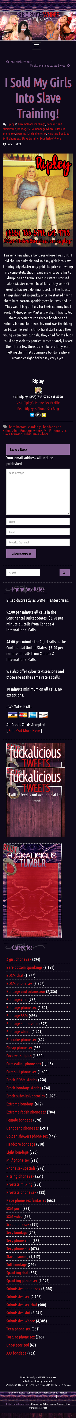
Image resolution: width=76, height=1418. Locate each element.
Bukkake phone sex (21, 1039)
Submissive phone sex (23, 1288)
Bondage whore (44, 129)
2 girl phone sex (18, 959)
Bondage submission (22, 1023)
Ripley (10, 124)
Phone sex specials (20, 1168)
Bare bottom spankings (31, 124)
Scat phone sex (17, 1224)
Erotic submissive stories (25, 1095)
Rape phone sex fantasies (26, 1200)
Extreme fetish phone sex (31, 133)
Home (17, 1396)
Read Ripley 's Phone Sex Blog (38, 408)
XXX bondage (16, 1352)
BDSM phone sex (19, 983)
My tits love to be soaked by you (47, 65)
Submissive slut (18, 1312)
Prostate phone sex (21, 1192)
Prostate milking (19, 1184)
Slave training (30, 138)
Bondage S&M (25, 129)
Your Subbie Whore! (22, 61)
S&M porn (14, 1208)
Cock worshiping (19, 1055)
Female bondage (19, 1119)
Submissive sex (18, 1296)
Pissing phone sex (20, 1176)
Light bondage (17, 1152)
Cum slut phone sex (21, 1071)
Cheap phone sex (19, 1047)
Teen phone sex (18, 1328)
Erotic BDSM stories (21, 1079)
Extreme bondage (20, 1103)
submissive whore (36, 434)
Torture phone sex (20, 1336)
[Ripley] (38, 389)
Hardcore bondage (58, 133)
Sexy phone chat (19, 1240)
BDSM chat (14, 975)
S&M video (14, 1216)
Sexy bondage (17, 1232)
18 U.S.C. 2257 (28, 1396)
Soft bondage (16, 1264)
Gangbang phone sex (22, 1127)
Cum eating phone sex (23, 1063)
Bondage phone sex (21, 1007)
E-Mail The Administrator (18, 1404)
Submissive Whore (50, 138)
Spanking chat (17, 1272)
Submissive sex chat (21, 1304)
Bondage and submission (25, 991)
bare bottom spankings (25, 426)
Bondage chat (17, 999)
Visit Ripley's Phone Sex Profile (38, 402)
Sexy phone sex (18, 1248)
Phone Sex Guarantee (46, 1396)
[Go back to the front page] (38, 26)
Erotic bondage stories (23, 1087)
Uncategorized (17, 1344)
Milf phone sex (12, 138)
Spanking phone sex (22, 1280)
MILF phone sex (55, 430)
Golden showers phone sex (27, 1135)
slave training (12, 434)
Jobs (59, 1396)
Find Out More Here (24, 730)
